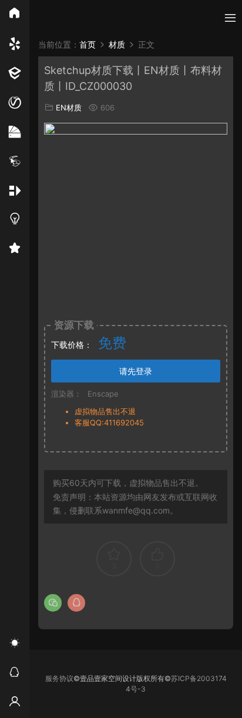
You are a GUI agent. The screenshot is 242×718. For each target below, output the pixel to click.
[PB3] (14, 161)
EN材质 (69, 107)
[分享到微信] (53, 603)
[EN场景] (14, 73)
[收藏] (14, 249)
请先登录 (135, 371)
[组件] (14, 191)
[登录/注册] (14, 703)
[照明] (14, 220)
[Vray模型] (14, 102)
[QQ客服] (14, 674)
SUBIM (52, 17)
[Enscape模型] (14, 44)
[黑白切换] (14, 644)
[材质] (14, 132)
